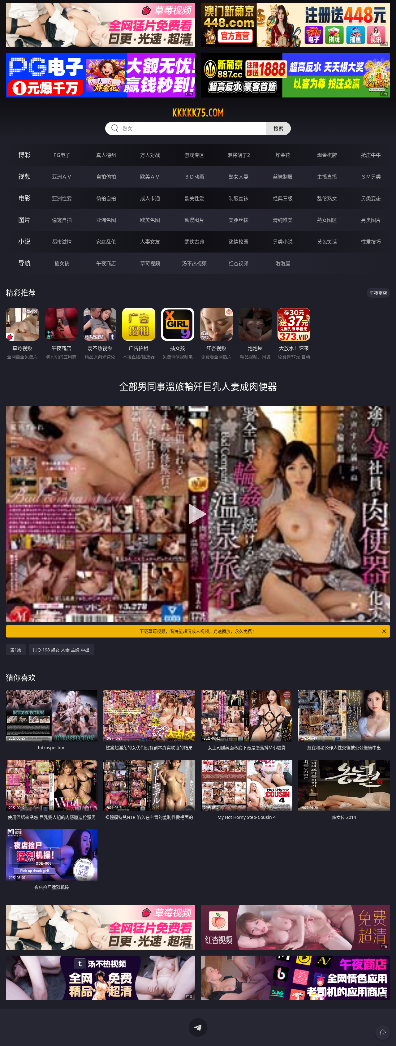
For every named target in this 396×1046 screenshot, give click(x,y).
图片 (24, 220)
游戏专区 (194, 155)
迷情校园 (238, 241)
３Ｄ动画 (194, 176)
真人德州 (106, 155)
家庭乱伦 (106, 241)
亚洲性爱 (62, 198)
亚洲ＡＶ (62, 176)
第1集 (15, 650)
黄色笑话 (327, 241)
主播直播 (327, 176)
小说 (24, 241)
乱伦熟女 (327, 198)
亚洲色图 (106, 220)
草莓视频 (150, 263)
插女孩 (61, 263)
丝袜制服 (283, 176)
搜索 (278, 128)
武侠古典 (194, 241)
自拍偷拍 (106, 176)
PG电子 (62, 155)
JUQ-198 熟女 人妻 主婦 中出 (61, 650)
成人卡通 (150, 198)
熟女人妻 (238, 176)
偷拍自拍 (106, 198)
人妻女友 (150, 241)
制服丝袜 (238, 198)
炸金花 (282, 155)
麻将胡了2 (238, 155)
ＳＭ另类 (371, 176)
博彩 (24, 155)
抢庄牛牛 (371, 155)
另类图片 (371, 220)
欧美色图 (150, 220)
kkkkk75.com (198, 112)
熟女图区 (327, 220)
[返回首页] (382, 1032)
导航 (24, 263)
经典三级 (283, 198)
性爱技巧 (371, 241)
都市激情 (62, 241)
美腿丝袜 (238, 220)
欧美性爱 (194, 198)
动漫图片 (194, 220)
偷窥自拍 (62, 220)
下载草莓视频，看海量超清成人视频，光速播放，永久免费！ (198, 631)
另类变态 (371, 198)
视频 (24, 176)
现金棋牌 (327, 155)
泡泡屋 (282, 263)
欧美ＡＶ (150, 176)
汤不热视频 (194, 263)
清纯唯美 (283, 220)
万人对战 (150, 155)
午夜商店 (106, 263)
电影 (24, 198)
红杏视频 (238, 263)
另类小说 (283, 241)
